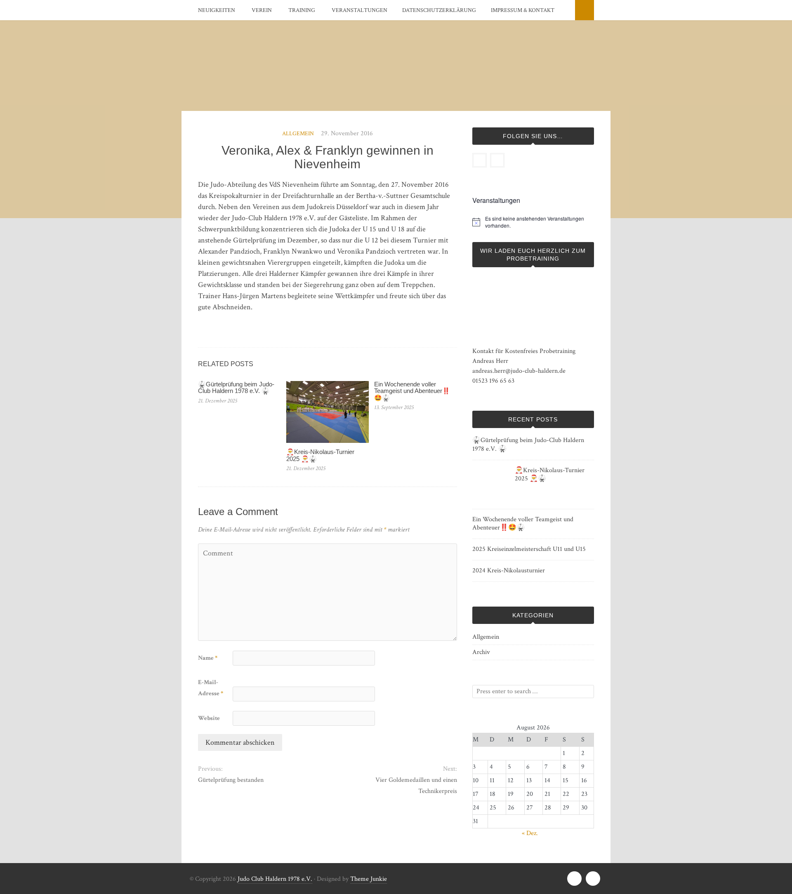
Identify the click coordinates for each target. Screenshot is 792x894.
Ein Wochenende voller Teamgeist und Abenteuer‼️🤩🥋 (412, 391)
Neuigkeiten (216, 10)
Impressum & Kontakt (522, 10)
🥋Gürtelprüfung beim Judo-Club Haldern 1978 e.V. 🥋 (236, 388)
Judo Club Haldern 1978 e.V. (275, 879)
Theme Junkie (368, 879)
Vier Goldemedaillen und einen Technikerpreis (416, 785)
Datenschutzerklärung (439, 10)
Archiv (481, 652)
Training (301, 10)
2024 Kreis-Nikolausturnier (508, 570)
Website (209, 718)
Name (207, 658)
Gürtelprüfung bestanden (231, 780)
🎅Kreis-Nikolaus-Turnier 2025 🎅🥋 (320, 455)
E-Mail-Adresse (210, 687)
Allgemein (298, 133)
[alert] (539, 222)
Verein (262, 10)
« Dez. (530, 833)
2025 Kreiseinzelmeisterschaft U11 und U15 (529, 549)
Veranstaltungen (359, 10)
